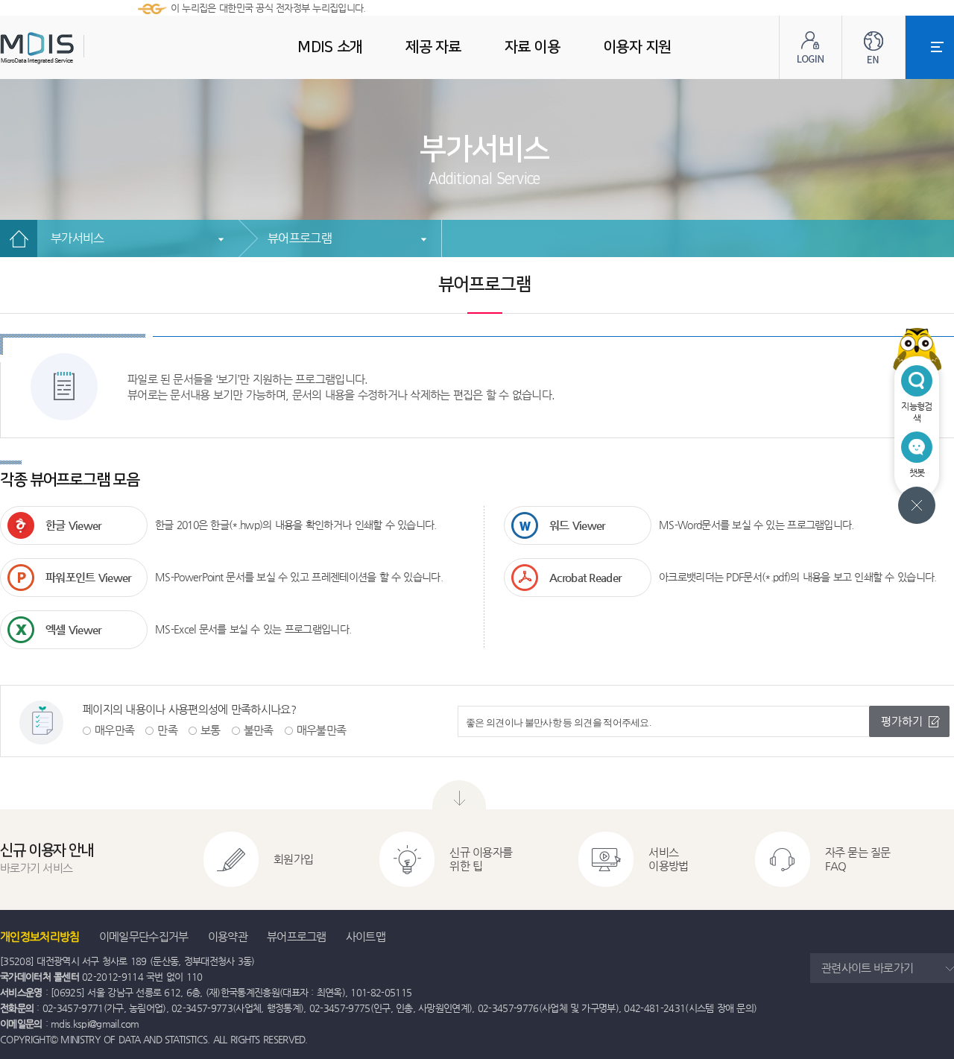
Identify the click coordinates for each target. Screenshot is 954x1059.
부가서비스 (77, 238)
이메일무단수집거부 (144, 936)
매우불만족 (322, 730)
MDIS (74, 48)
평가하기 (902, 721)
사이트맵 (365, 936)
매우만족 (114, 730)
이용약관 (227, 936)
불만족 (259, 730)
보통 (210, 730)
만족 (167, 730)
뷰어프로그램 (300, 238)
